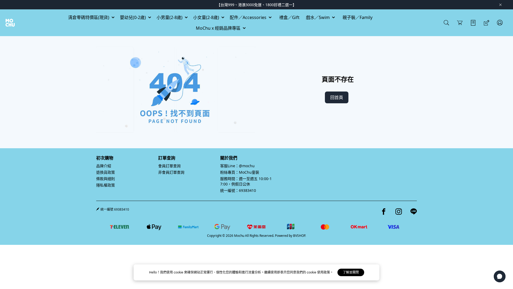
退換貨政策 (105, 172)
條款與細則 (105, 178)
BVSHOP (299, 235)
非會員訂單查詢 (171, 172)
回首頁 (336, 97)
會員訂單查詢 (169, 165)
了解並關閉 (351, 272)
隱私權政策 (105, 185)
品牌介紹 (103, 165)
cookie (179, 272)
